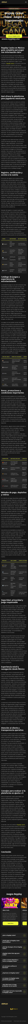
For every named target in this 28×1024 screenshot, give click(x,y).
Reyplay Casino (10, 63)
